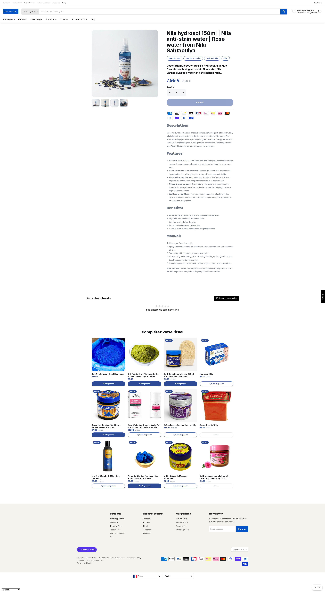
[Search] (283, 11)
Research (6, 3)
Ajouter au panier (216, 384)
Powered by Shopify (84, 563)
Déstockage (36, 19)
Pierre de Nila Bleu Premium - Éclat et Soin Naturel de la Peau (143, 477)
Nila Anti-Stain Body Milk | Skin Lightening (106, 477)
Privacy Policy (182, 522)
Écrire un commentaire (226, 298)
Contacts (64, 19)
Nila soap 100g (206, 374)
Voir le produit (108, 384)
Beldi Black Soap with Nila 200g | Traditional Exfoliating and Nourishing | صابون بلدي (179, 375)
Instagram (147, 529)
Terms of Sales (116, 526)
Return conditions (43, 3)
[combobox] (147, 576)
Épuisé (217, 435)
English (317, 3)
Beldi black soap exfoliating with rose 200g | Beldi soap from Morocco (214, 477)
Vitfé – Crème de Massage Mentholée (176, 477)
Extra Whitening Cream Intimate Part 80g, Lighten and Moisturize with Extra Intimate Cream (144, 426)
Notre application (117, 518)
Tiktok (145, 526)
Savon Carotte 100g (209, 425)
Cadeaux (22, 19)
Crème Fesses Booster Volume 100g (180, 425)
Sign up (242, 529)
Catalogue (8, 19)
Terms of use (17, 3)
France (238, 549)
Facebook (147, 518)
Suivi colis (56, 3)
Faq (111, 537)
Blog (64, 3)
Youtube (146, 522)
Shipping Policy (182, 529)
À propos (50, 19)
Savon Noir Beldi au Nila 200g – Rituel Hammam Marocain (106, 426)
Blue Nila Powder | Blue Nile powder (108, 374)
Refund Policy (29, 3)
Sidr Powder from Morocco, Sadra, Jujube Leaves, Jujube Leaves (143, 375)
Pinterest (147, 533)
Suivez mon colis (79, 19)
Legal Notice (115, 529)
